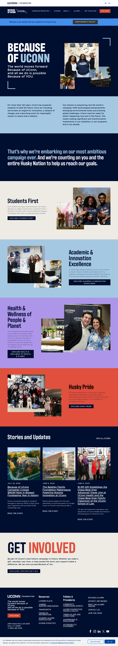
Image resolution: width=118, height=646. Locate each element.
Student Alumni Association (46, 618)
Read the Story (15, 513)
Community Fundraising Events (73, 605)
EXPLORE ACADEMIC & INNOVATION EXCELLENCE (90, 282)
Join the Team (95, 613)
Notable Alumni (96, 597)
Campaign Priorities (40, 11)
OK (108, 641)
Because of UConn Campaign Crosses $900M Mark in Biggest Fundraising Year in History (23, 491)
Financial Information (45, 613)
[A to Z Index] (109, 3)
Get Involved (90, 11)
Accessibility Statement (70, 625)
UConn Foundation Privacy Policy (72, 610)
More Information (96, 641)
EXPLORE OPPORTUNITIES (24, 571)
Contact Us (94, 609)
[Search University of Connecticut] (105, 3)
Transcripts (45, 609)
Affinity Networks (97, 601)
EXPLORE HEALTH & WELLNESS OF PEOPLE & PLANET (21, 354)
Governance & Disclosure (70, 620)
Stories (57, 11)
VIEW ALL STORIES (103, 438)
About (66, 11)
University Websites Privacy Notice (62, 643)
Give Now (105, 11)
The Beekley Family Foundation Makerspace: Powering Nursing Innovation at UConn (57, 491)
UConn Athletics (47, 623)
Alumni (77, 11)
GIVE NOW (14, 616)
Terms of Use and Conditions (72, 615)
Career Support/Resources (49, 605)
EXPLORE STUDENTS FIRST (21, 218)
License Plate (46, 601)
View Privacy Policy (85, 22)
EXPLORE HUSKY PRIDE (81, 406)
